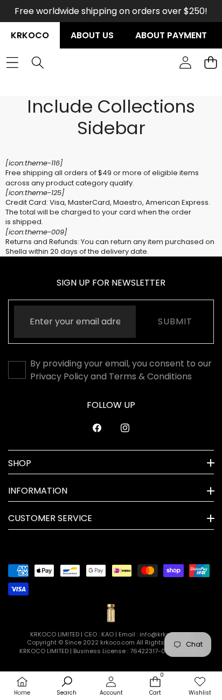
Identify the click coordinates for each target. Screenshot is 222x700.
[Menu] (12, 62)
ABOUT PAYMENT (171, 35)
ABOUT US (92, 35)
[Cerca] (37, 62)
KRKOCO (30, 35)
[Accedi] (185, 62)
